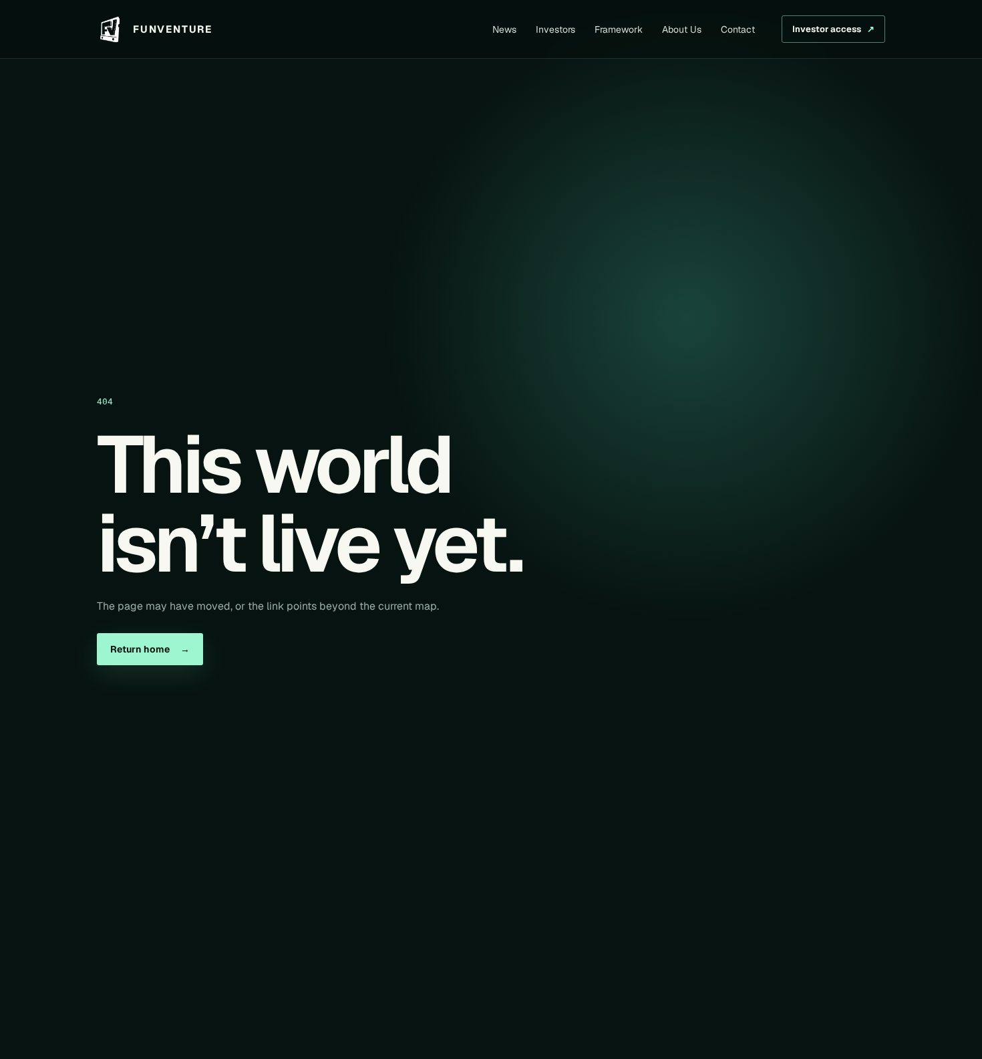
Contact (738, 29)
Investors (555, 29)
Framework (619, 29)
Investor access (833, 29)
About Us (681, 29)
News (504, 29)
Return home (150, 649)
